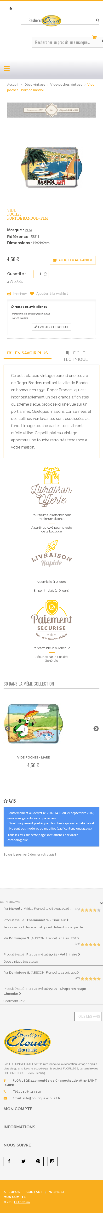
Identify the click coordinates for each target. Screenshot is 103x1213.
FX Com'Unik (22, 1202)
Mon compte (18, 1108)
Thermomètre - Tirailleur (46, 920)
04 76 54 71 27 (31, 1091)
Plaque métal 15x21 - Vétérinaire (52, 954)
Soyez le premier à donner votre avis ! (30, 854)
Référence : (18, 236)
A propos (12, 1192)
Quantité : (16, 274)
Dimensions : (19, 243)
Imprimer (20, 294)
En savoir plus (31, 353)
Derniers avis (10, 901)
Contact (34, 1192)
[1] (82, 910)
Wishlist (57, 1192)
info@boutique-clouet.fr (41, 1098)
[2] (86, 910)
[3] (90, 910)
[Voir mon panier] (95, 37)
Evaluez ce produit (53, 327)
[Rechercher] (97, 20)
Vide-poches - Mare (33, 757)
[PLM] (51, 110)
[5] (99, 910)
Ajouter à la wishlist (51, 294)
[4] (95, 910)
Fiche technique (75, 356)
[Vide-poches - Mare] (33, 724)
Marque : (15, 230)
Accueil (12, 84)
